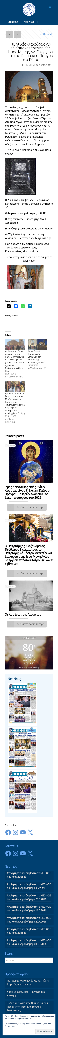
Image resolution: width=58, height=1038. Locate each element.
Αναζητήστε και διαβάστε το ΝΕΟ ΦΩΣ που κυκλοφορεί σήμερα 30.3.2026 (29, 942)
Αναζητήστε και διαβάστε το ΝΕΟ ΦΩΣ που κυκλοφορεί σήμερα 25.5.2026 (29, 897)
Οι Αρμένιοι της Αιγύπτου (23, 614)
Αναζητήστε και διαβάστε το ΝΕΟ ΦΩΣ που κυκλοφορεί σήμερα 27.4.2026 (29, 919)
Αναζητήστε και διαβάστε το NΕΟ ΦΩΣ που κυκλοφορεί (29, 875)
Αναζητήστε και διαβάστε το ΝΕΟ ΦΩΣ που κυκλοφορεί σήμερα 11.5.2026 (29, 908)
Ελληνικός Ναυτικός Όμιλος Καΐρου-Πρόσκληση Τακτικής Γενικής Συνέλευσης (28, 1007)
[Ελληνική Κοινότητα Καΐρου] (29, 9)
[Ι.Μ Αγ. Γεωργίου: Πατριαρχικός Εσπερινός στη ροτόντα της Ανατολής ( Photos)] (37, 344)
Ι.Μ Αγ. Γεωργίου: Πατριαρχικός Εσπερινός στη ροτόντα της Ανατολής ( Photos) (36, 357)
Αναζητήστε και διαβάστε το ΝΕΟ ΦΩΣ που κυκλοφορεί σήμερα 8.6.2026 (29, 886)
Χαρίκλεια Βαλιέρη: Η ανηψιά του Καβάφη (26, 993)
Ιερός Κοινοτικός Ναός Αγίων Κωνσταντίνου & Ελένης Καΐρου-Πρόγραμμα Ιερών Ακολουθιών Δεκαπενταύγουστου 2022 (27, 492)
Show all (47, 34)
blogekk (29, 65)
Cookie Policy (10, 1026)
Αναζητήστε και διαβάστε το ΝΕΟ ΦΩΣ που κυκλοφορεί (29, 931)
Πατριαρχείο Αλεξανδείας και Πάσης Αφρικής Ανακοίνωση (28, 982)
